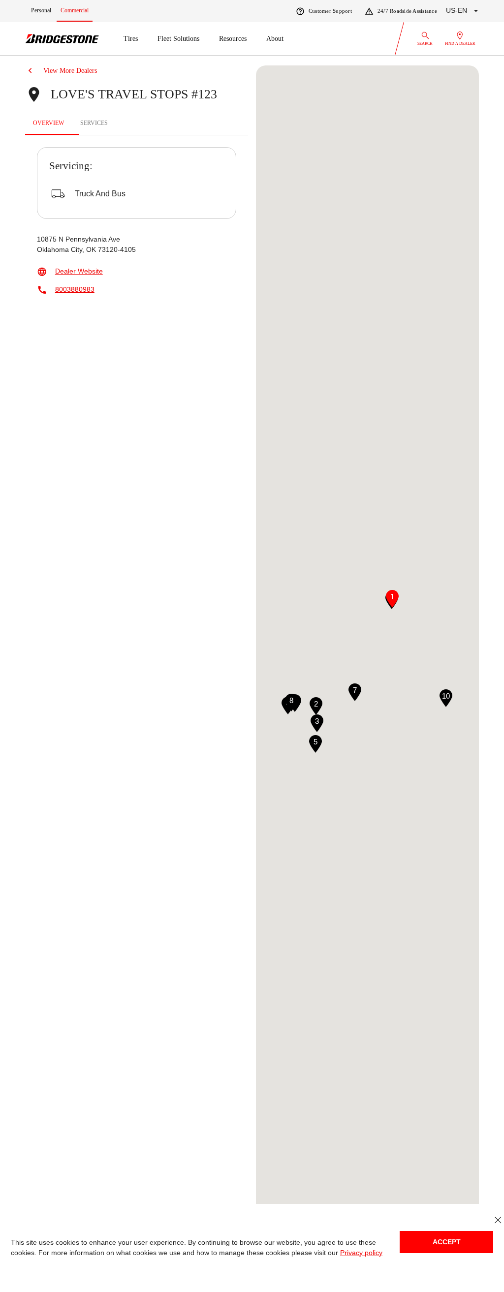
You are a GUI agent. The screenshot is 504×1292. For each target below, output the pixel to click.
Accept (447, 1242)
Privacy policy (361, 1253)
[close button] (498, 1220)
